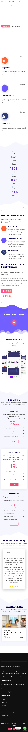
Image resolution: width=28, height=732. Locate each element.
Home (3, 699)
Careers (4, 709)
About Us (4, 702)
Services (4, 705)
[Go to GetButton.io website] (25, 730)
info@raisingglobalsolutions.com (12, 692)
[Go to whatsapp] (25, 728)
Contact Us (5, 715)
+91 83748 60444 (8, 689)
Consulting (7, 630)
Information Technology (8, 712)
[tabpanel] (14, 627)
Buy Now (14, 441)
